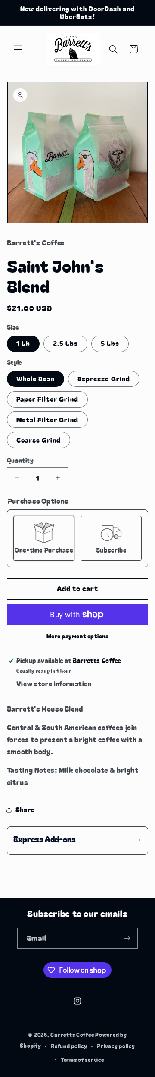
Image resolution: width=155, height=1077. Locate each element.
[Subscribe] (127, 938)
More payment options (77, 636)
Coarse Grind (38, 439)
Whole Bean (35, 378)
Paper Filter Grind (47, 398)
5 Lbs (110, 343)
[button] (18, 49)
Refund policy (69, 1045)
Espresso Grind (104, 378)
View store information (54, 683)
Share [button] (25, 809)
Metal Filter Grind (47, 419)
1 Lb (23, 343)
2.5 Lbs (65, 343)
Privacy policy (116, 1045)
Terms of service (82, 1059)
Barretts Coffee (72, 1034)
